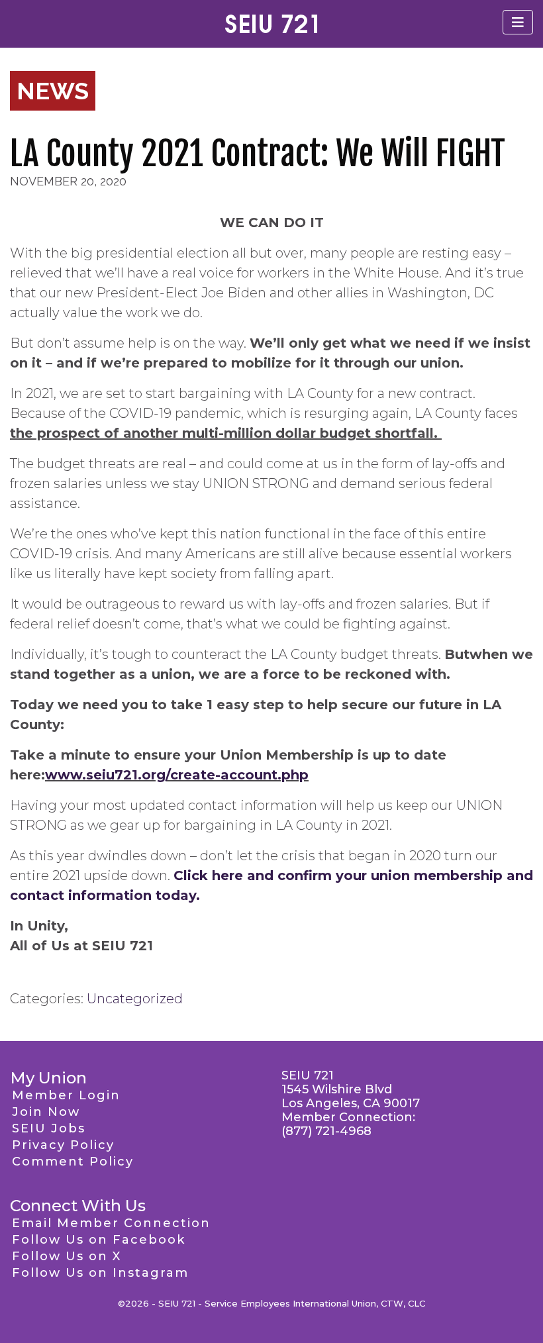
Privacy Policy (63, 1145)
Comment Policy (73, 1161)
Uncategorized (135, 999)
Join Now (46, 1112)
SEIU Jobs (48, 1128)
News (53, 91)
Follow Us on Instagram (100, 1273)
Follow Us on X (66, 1256)
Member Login (66, 1095)
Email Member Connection (111, 1223)
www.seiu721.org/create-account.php (177, 775)
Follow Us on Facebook (98, 1239)
